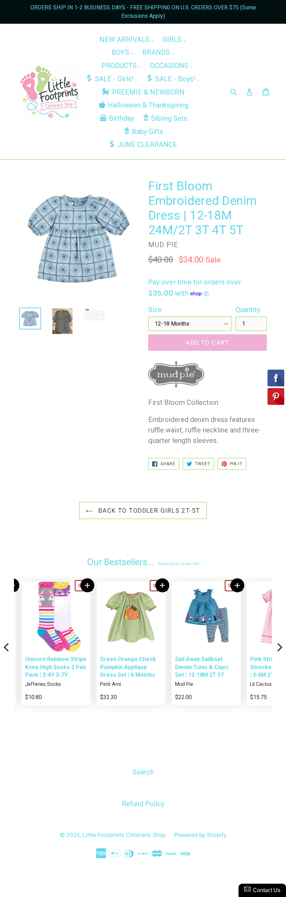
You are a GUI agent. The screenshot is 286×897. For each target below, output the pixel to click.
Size (155, 309)
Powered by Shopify (200, 834)
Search (143, 772)
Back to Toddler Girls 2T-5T (148, 510)
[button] (80, 585)
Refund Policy (143, 804)
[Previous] (7, 647)
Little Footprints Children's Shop (124, 834)
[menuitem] (126, 39)
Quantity (247, 309)
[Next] (279, 647)
